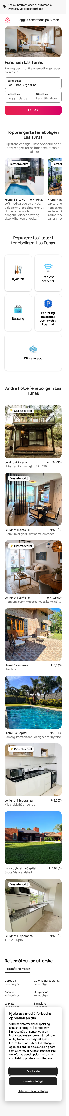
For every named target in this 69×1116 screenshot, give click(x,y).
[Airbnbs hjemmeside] (7, 20)
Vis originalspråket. (31, 8)
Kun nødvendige (33, 1081)
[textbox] (19, 98)
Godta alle (33, 1071)
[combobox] (33, 85)
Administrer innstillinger (33, 1091)
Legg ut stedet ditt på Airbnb (38, 20)
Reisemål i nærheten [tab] (17, 969)
